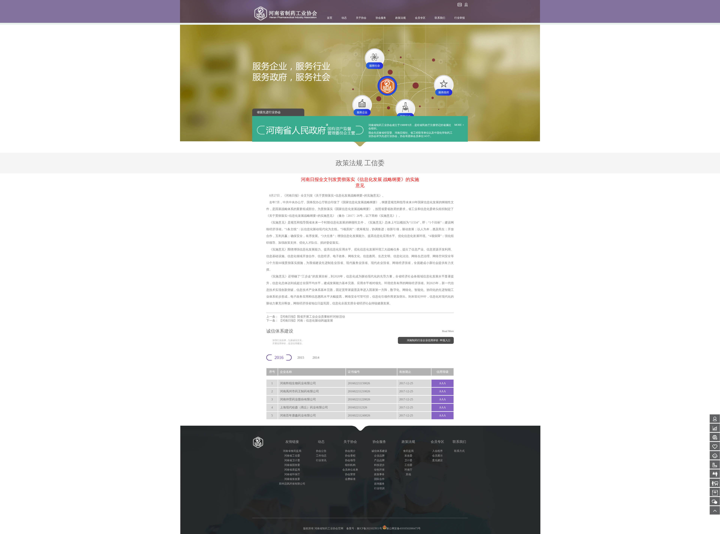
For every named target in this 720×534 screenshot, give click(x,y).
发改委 (408, 455)
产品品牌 (379, 460)
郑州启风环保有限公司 (292, 483)
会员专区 (420, 17)
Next (713, 73)
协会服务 (381, 17)
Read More (448, 331)
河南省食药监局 (292, 451)
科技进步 (379, 465)
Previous (6, 73)
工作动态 (321, 455)
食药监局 (408, 451)
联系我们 (440, 17)
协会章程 (350, 455)
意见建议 (437, 460)
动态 (344, 17)
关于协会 (361, 17)
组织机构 (350, 465)
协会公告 (321, 451)
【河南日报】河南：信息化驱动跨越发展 (306, 320)
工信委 (408, 465)
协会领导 (350, 460)
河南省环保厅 (292, 474)
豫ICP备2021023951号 (369, 528)
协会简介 (350, 451)
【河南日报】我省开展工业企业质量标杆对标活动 (312, 316)
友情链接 (292, 442)
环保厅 (408, 469)
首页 (329, 17)
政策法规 (400, 17)
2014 (316, 357)
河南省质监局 (292, 469)
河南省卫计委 (292, 460)
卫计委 (408, 460)
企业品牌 (379, 455)
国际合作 (379, 479)
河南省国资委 (292, 465)
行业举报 (459, 17)
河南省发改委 (292, 479)
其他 (408, 474)
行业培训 (379, 488)
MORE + (459, 125)
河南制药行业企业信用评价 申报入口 (428, 340)
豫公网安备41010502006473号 (403, 528)
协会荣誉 (350, 474)
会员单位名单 (350, 469)
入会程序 (437, 451)
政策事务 (379, 474)
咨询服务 (379, 483)
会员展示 (437, 455)
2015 (300, 357)
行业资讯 (321, 460)
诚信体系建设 (379, 451)
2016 (279, 357)
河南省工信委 (292, 455)
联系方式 (459, 451)
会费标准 (350, 479)
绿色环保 (379, 469)
